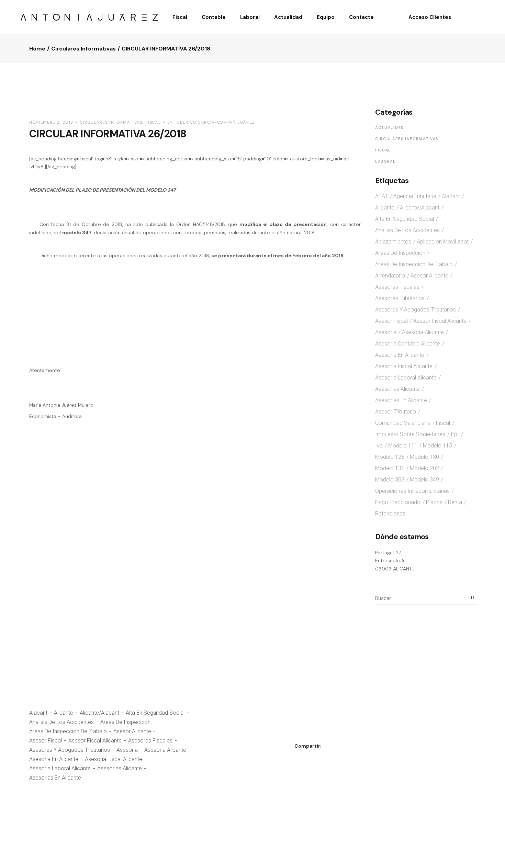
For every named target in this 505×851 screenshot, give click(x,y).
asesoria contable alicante (407, 343)
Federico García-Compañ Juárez (215, 122)
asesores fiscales (150, 740)
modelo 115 (437, 445)
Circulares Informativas (83, 48)
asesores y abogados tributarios (69, 750)
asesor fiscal (45, 740)
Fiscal (153, 122)
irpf (455, 434)
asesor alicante (132, 731)
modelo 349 (424, 479)
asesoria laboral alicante (60, 768)
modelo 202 (424, 468)
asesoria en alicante (53, 759)
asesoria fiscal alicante (113, 759)
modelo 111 (402, 445)
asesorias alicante (119, 768)
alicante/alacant (99, 713)
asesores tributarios (400, 298)
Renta (455, 502)
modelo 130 (424, 457)
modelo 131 (389, 468)
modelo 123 (389, 457)
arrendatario (390, 275)
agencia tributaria (414, 196)
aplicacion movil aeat (443, 241)
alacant (38, 713)
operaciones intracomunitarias (412, 491)
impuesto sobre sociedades (410, 434)
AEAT (381, 196)
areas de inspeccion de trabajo (68, 731)
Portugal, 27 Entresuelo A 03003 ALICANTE (394, 560)
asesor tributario (395, 411)
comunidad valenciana (402, 423)
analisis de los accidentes (61, 722)
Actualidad (389, 127)
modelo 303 (389, 479)
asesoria (127, 750)
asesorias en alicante (55, 777)
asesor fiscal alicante (95, 740)
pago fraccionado (397, 502)
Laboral (385, 161)
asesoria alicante (165, 750)
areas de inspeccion (125, 722)
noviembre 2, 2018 (51, 122)
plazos (434, 502)
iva (379, 445)
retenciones (390, 513)
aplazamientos (393, 241)
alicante (63, 713)
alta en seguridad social (155, 713)
